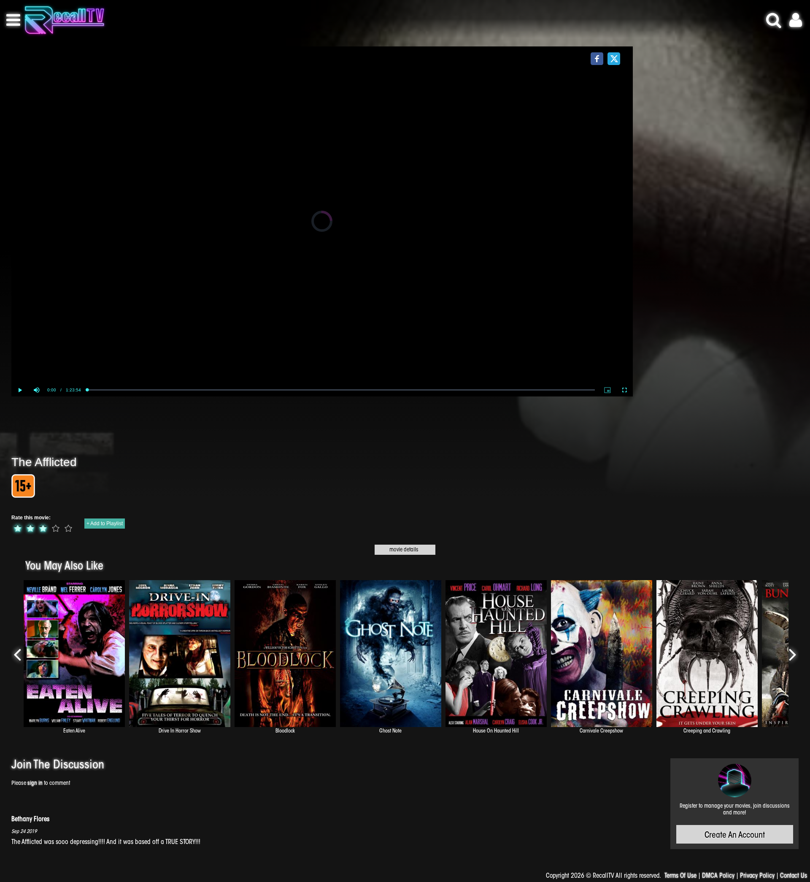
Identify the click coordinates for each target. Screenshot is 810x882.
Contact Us (793, 876)
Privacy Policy (757, 876)
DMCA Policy (718, 876)
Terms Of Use (680, 876)
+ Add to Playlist (104, 523)
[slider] (341, 390)
